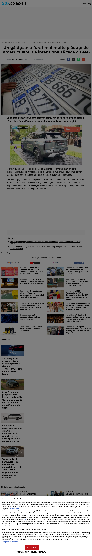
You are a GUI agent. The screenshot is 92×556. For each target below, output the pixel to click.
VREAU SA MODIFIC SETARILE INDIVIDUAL (31, 552)
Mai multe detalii (14, 509)
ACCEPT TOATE (32, 547)
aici (25, 519)
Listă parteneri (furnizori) (10, 542)
